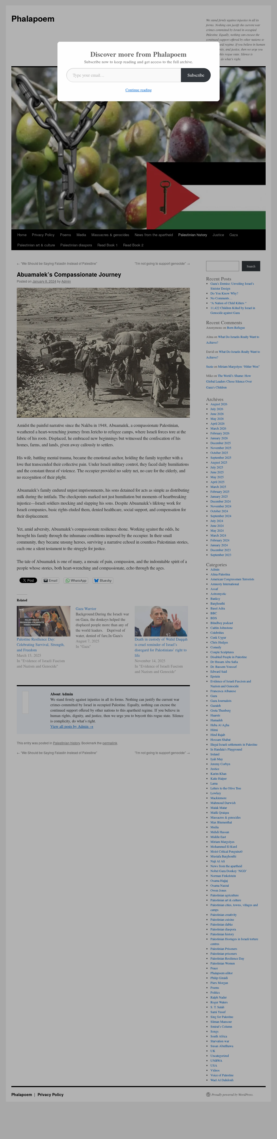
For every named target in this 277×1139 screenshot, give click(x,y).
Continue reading (139, 89)
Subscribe (195, 75)
